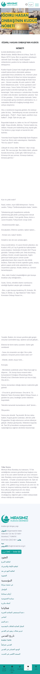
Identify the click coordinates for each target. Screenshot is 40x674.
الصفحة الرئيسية (4, 669)
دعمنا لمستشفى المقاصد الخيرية (12, 612)
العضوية (4, 575)
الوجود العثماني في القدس (10, 649)
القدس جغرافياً (6, 645)
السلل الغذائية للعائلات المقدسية (12, 626)
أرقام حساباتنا (6, 594)
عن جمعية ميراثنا (7, 585)
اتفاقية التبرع (5, 562)
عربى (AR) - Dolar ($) (11, 552)
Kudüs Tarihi (6, 640)
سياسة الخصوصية (7, 598)
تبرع (30, 4)
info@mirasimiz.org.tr (16, 546)
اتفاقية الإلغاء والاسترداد (9, 566)
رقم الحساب (20, 669)
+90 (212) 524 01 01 (9, 540)
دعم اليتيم (4, 621)
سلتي (36, 669)
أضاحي (3, 617)
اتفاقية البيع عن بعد (8, 571)
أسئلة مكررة (5, 603)
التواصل (4, 589)
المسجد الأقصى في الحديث (10, 654)
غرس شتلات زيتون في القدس (12, 631)
